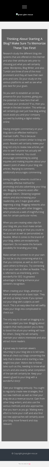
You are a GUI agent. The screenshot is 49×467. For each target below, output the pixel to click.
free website (24, 463)
